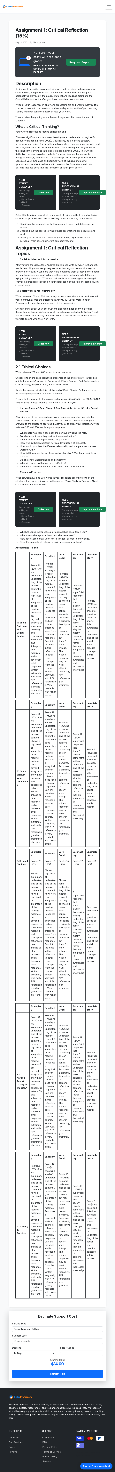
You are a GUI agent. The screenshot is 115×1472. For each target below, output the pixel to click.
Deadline (16, 1347)
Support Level (19, 1335)
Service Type (19, 1323)
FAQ (44, 1442)
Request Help (57, 1373)
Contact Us (48, 1437)
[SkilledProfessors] (12, 7)
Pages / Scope (66, 1347)
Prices (12, 1447)
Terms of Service (51, 1451)
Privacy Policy (50, 1447)
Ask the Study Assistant (96, 1466)
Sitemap (46, 1461)
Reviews (13, 1451)
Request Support (81, 62)
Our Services (16, 1442)
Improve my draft (92, 192)
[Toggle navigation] (109, 7)
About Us (14, 1437)
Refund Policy (49, 1456)
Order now (44, 192)
